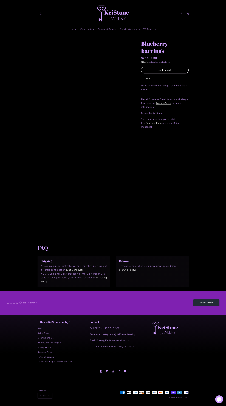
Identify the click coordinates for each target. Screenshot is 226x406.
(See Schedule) (74, 270)
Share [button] (147, 78)
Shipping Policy (45, 352)
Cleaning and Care (47, 338)
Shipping (145, 62)
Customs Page (154, 123)
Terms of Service (46, 357)
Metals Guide (163, 103)
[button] (41, 14)
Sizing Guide (44, 333)
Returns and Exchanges (49, 343)
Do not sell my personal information (55, 361)
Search (41, 328)
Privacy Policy (44, 347)
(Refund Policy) (127, 270)
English (43, 396)
